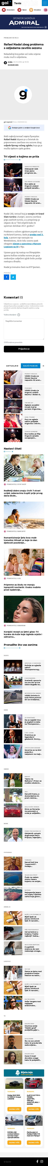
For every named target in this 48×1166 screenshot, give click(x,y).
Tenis (17, 3)
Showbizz (37, 10)
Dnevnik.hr (11, 10)
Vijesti (24, 10)
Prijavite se (24, 349)
